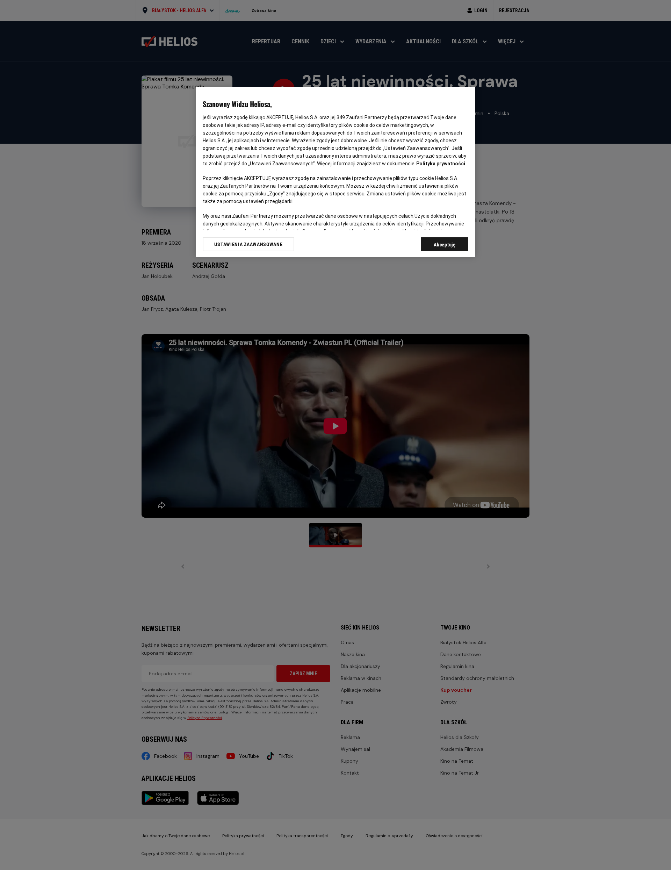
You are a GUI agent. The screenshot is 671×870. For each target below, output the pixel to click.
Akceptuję (444, 244)
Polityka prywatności (440, 163)
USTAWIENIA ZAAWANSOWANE (248, 244)
